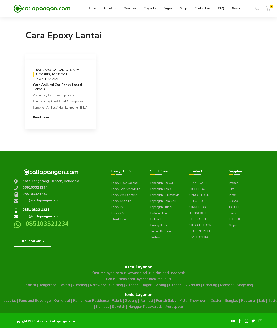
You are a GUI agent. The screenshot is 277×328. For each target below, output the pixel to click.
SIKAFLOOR (197, 207)
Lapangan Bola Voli (163, 201)
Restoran (248, 300)
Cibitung (116, 285)
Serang (160, 285)
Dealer (216, 300)
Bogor (147, 285)
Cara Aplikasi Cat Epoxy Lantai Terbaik (57, 87)
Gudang (131, 300)
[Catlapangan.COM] (42, 8)
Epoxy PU (117, 207)
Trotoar (155, 237)
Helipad (155, 219)
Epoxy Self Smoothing (125, 189)
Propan (233, 183)
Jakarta (30, 285)
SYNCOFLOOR (199, 195)
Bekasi (64, 285)
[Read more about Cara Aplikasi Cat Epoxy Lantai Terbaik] (60, 57)
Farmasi (146, 300)
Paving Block (158, 225)
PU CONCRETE (200, 231)
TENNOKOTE (198, 213)
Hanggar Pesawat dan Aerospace (155, 306)
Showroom (198, 300)
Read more (41, 117)
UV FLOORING (199, 237)
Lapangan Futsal (161, 207)
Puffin (232, 195)
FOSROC (235, 219)
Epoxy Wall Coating (124, 195)
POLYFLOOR (198, 183)
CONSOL (235, 201)
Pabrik (117, 300)
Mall (183, 300)
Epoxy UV (117, 213)
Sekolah (118, 306)
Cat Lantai (60, 70)
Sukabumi (192, 285)
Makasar (227, 285)
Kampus (102, 306)
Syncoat (234, 213)
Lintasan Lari (158, 213)
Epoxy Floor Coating (124, 183)
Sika (231, 189)
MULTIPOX (197, 189)
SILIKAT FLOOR (200, 225)
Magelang (245, 285)
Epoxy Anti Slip (121, 201)
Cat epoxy (43, 70)
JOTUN (234, 207)
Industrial (8, 300)
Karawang (98, 285)
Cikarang (80, 285)
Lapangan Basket (161, 183)
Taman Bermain (160, 231)
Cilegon (175, 285)
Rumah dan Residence (91, 300)
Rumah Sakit (166, 300)
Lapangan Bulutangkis (164, 195)
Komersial (62, 300)
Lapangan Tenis (160, 189)
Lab (262, 300)
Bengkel (231, 300)
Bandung (210, 285)
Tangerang (47, 285)
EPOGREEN (197, 219)
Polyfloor (59, 74)
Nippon (233, 225)
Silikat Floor (119, 219)
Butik (272, 300)
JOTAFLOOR (198, 201)
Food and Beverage (35, 300)
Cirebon (132, 285)
